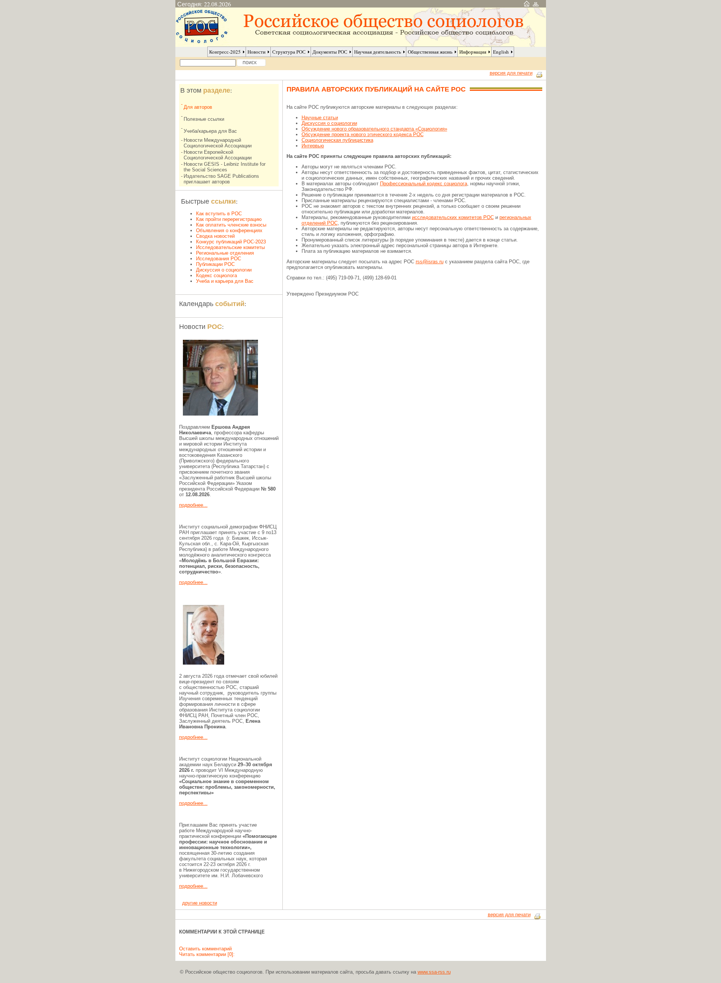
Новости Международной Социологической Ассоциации (218, 143)
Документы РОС (329, 51)
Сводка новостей (215, 236)
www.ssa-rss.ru (434, 972)
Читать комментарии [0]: (207, 954)
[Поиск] (251, 62)
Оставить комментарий (205, 948)
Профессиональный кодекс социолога (423, 183)
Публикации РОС (215, 264)
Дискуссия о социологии (224, 270)
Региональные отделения (225, 253)
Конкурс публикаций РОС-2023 (231, 242)
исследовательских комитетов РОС (453, 217)
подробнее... (193, 505)
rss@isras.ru (429, 261)
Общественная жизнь (430, 51)
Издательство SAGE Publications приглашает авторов (221, 179)
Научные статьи (320, 117)
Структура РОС (289, 51)
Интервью (313, 146)
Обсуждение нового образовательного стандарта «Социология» (374, 129)
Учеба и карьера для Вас (224, 281)
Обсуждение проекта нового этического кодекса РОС (363, 134)
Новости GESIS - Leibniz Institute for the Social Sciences (224, 167)
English (501, 51)
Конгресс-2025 (225, 51)
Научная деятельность (377, 51)
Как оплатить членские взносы (231, 225)
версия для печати (511, 73)
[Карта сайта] (535, 4)
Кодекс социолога (216, 275)
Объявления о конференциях (229, 230)
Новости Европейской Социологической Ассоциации (218, 155)
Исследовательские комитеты (230, 247)
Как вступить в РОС (219, 213)
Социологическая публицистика (337, 140)
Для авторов (198, 107)
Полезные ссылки (204, 119)
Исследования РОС (218, 258)
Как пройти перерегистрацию (229, 219)
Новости (256, 51)
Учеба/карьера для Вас (210, 131)
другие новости (199, 903)
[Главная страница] (526, 4)
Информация (472, 51)
